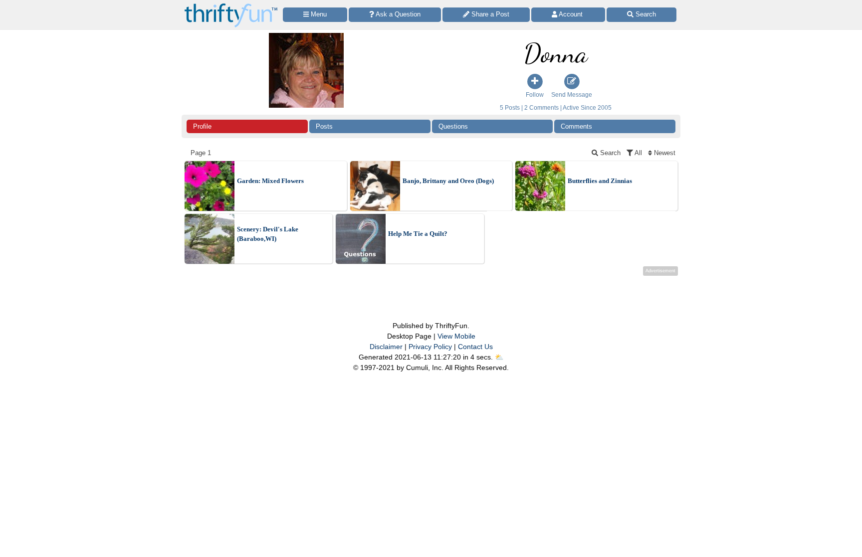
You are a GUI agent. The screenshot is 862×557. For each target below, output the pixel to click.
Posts (324, 126)
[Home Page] (231, 5)
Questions (453, 126)
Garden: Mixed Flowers (270, 181)
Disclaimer (386, 347)
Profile (202, 126)
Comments (576, 126)
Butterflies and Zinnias (600, 181)
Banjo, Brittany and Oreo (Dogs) (448, 181)
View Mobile (456, 336)
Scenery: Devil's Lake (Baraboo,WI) (267, 234)
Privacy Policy (430, 347)
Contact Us (475, 347)
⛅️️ (499, 357)
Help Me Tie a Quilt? (417, 233)
